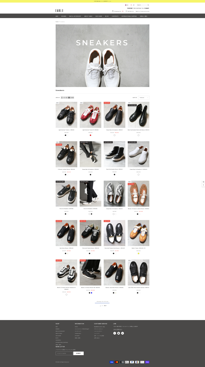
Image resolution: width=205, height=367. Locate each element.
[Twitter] (122, 333)
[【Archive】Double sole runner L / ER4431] (114, 233)
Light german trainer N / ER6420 (90, 129)
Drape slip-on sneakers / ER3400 (90, 169)
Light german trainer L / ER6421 (66, 129)
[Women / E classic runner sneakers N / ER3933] (66, 272)
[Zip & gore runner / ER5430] (66, 233)
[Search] (143, 5)
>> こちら (109, 1)
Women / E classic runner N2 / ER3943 (90, 287)
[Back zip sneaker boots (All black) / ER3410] (138, 115)
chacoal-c (66, 294)
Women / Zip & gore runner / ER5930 (114, 287)
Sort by (135, 97)
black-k (115, 214)
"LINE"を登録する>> (117, 329)
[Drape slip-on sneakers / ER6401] (114, 115)
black (65, 135)
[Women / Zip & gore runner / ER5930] (114, 272)
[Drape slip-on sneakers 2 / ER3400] (138, 154)
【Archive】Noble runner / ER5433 (90, 248)
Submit (78, 353)
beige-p (113, 214)
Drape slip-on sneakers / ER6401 (114, 129)
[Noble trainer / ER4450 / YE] (138, 233)
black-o (138, 135)
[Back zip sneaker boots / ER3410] (114, 154)
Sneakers (62, 21)
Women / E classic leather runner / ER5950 (138, 208)
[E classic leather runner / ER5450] (66, 154)
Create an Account (144, 11)
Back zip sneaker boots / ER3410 (114, 169)
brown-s (67, 174)
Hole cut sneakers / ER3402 (66, 208)
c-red (90, 135)
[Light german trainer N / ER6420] (90, 115)
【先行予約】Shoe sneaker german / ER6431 (138, 287)
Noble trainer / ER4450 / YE (138, 248)
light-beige (67, 253)
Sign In (137, 11)
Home (57, 21)
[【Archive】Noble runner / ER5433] (90, 233)
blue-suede (91, 253)
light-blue (91, 293)
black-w (114, 135)
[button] (62, 98)
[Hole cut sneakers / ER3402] (66, 194)
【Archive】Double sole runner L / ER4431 (114, 248)
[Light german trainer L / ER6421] (66, 115)
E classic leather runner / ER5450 (66, 169)
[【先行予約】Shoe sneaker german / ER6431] (138, 272)
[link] (102, 55)
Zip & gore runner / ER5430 (66, 248)
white (67, 135)
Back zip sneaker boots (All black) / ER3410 (138, 129)
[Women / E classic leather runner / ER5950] (138, 194)
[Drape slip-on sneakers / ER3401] (114, 194)
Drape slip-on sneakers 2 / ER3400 (138, 169)
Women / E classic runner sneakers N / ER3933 (66, 288)
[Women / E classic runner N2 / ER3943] (90, 272)
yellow (138, 253)
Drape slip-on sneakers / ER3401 (114, 208)
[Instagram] (118, 333)
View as (58, 97)
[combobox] (142, 5)
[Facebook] (114, 333)
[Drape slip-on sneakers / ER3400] (90, 154)
